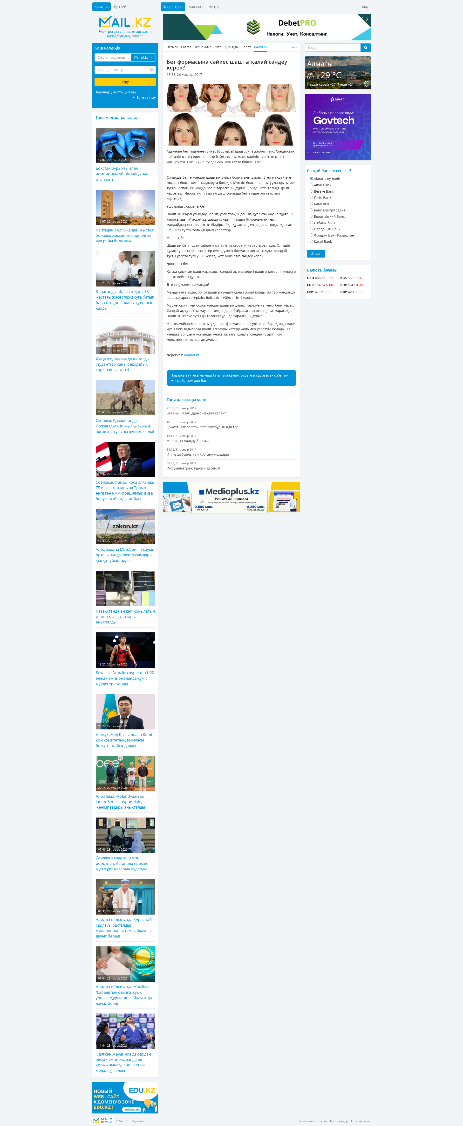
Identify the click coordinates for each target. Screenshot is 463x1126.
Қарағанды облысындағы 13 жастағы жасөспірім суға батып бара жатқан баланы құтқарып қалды (125, 296)
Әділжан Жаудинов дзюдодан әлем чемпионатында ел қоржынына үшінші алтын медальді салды (123, 1058)
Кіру (365, 6)
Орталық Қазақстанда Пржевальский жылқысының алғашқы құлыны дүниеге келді (125, 422)
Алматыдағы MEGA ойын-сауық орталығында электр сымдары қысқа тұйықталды (125, 551)
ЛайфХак (260, 47)
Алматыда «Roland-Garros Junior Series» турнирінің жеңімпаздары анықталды (120, 798)
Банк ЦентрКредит (329, 210)
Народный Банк (327, 229)
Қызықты (231, 47)
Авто (217, 47)
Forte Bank (322, 197)
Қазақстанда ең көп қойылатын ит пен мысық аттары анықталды (125, 613)
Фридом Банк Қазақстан (334, 235)
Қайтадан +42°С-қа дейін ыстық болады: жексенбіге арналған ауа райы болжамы (125, 231)
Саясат (186, 47)
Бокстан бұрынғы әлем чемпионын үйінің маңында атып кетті (122, 170)
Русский (120, 6)
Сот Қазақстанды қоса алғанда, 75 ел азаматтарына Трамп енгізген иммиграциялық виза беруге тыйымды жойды (125, 487)
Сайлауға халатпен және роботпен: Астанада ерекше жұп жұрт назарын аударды (122, 859)
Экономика (202, 47)
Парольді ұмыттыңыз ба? (115, 92)
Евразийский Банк (329, 216)
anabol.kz (191, 355)
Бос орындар (339, 1121)
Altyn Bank (322, 185)
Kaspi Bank (323, 241)
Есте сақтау (146, 97)
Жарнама (196, 6)
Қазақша (101, 6)
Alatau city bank (327, 178)
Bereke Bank (324, 191)
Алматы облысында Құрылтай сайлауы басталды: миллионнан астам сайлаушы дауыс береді (124, 924)
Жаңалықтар (173, 6)
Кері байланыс (361, 1121)
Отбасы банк (324, 222)
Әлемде (172, 47)
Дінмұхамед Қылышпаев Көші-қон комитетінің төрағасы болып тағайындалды (124, 736)
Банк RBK (321, 204)
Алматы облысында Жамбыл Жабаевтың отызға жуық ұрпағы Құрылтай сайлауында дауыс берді (124, 991)
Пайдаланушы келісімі (311, 1121)
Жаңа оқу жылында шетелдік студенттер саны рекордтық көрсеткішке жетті (123, 360)
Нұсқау (214, 6)
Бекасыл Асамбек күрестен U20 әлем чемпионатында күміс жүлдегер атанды (125, 674)
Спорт (246, 47)
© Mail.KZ (122, 1121)
